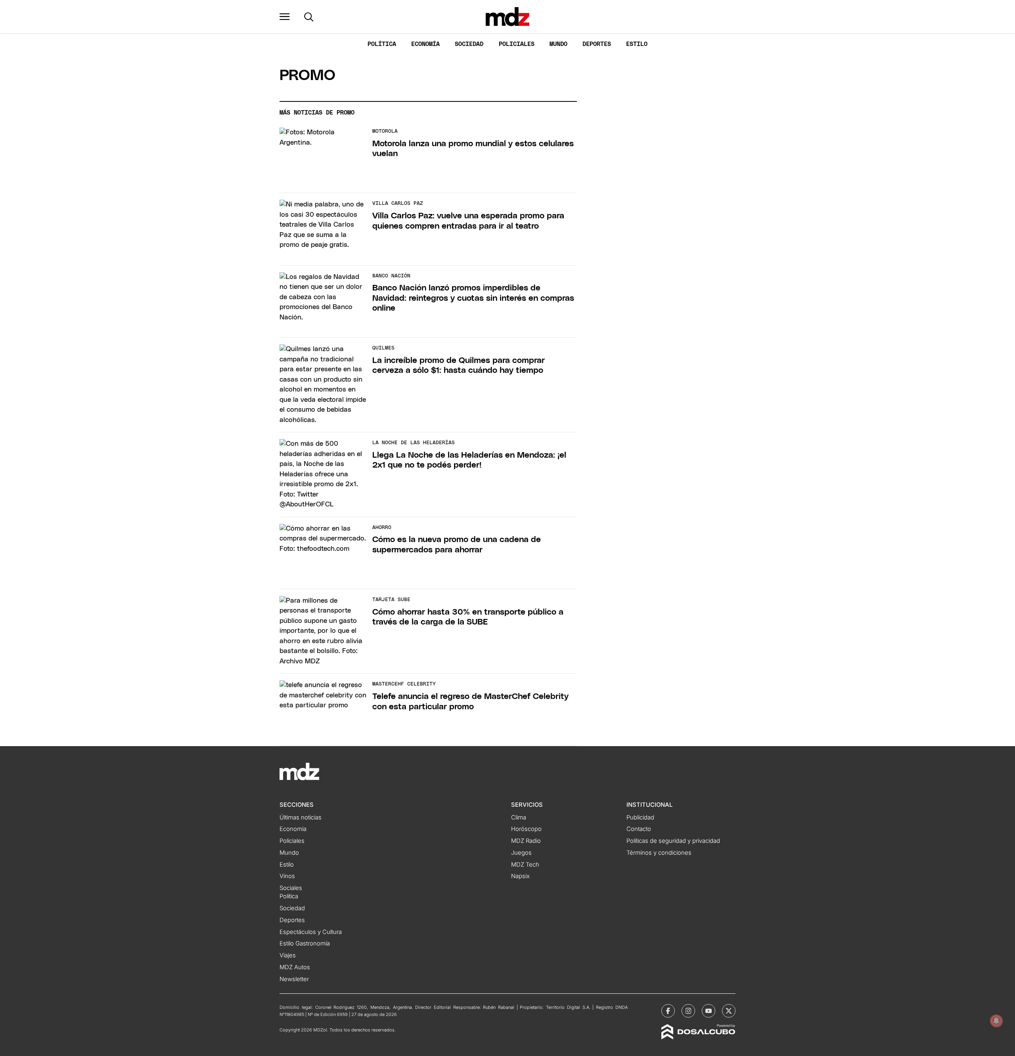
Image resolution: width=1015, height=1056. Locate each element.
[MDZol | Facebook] (668, 1010)
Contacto (638, 829)
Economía (425, 44)
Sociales (291, 888)
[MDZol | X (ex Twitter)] (728, 1010)
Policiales (516, 44)
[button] (285, 16)
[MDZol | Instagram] (688, 1010)
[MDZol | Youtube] (708, 1010)
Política (382, 44)
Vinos (287, 876)
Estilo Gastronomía (305, 943)
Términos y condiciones (658, 852)
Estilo (636, 44)
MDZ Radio (526, 840)
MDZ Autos (295, 967)
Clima (518, 817)
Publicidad (640, 817)
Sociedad (469, 44)
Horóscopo (526, 829)
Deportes (596, 44)
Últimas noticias (301, 817)
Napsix (520, 876)
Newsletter (294, 979)
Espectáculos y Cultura (311, 932)
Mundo (558, 44)
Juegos (521, 852)
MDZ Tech (525, 864)
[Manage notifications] (996, 1020)
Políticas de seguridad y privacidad (673, 840)
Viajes (288, 955)
